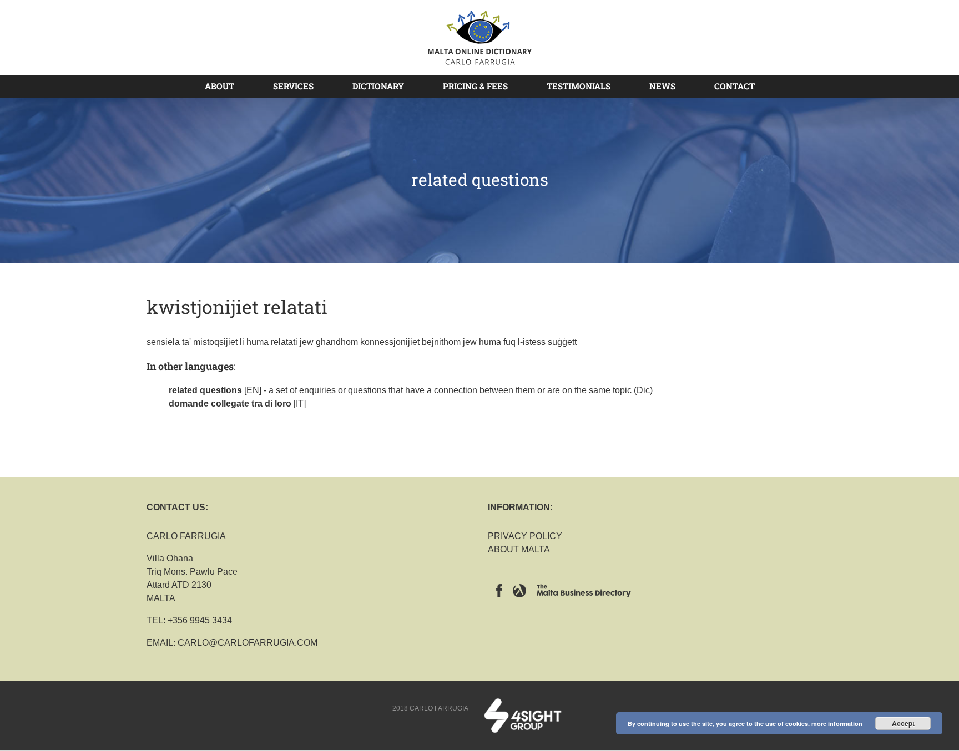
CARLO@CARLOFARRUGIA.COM (247, 642)
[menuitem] (226, 86)
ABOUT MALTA (519, 549)
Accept (903, 723)
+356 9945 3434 (200, 620)
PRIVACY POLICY (525, 536)
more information (836, 723)
